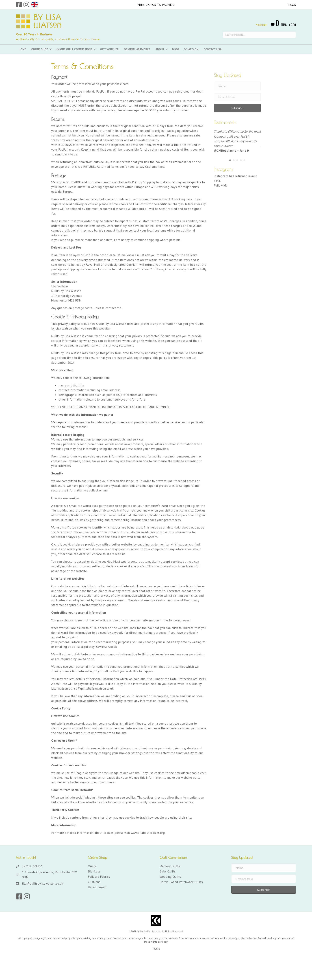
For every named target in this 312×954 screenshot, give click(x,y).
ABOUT (159, 49)
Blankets (94, 871)
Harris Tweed (97, 887)
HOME (22, 49)
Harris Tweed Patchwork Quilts (181, 882)
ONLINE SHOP (39, 49)
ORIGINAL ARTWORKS (137, 49)
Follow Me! (221, 185)
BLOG (175, 49)
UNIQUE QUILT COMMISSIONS (74, 49)
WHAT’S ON (191, 49)
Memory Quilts (170, 866)
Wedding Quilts (170, 877)
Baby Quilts (168, 871)
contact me (113, 308)
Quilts (92, 866)
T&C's (292, 5)
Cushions (94, 882)
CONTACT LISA (212, 49)
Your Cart (261, 25)
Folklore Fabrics (99, 877)
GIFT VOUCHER (109, 49)
